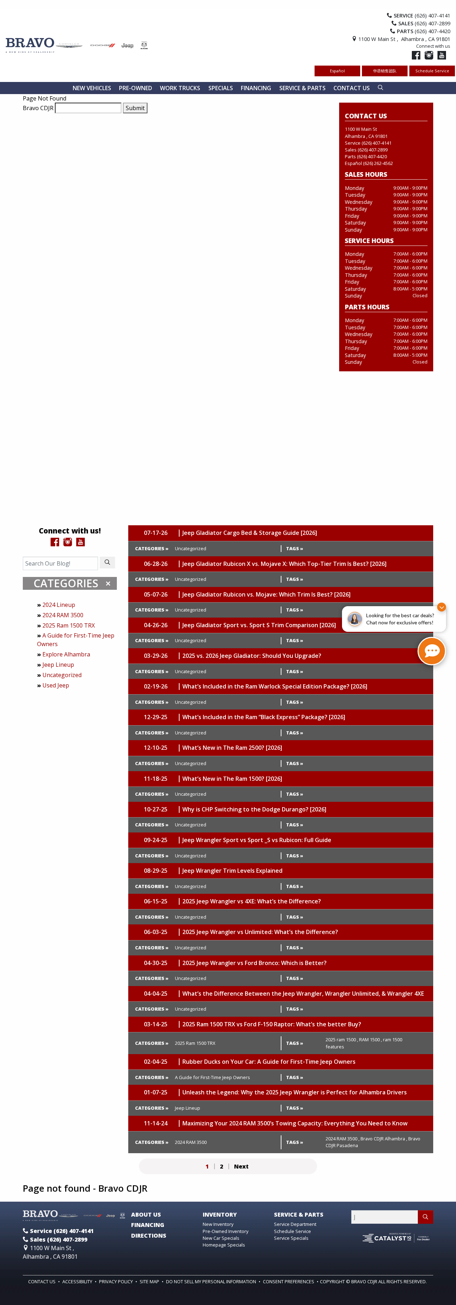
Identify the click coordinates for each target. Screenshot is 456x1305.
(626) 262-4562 (378, 163)
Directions (148, 1236)
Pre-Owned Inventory (225, 1231)
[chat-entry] (432, 651)
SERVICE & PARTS (298, 1215)
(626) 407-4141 (377, 143)
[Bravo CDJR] (77, 44)
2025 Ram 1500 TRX (68, 625)
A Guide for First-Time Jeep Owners (212, 1077)
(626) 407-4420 (372, 156)
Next (241, 1166)
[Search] (107, 562)
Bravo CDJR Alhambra (384, 1138)
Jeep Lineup (58, 665)
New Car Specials (221, 1238)
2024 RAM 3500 (62, 615)
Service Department (295, 1224)
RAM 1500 (370, 1039)
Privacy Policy (116, 1281)
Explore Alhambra (66, 654)
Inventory (220, 1215)
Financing (147, 1225)
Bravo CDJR (38, 108)
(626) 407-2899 (373, 149)
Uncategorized (62, 675)
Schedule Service (432, 70)
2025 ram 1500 (342, 1039)
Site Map (150, 1281)
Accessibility (77, 1281)
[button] (92, 88)
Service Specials (291, 1238)
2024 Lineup (58, 605)
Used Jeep (55, 685)
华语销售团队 (385, 70)
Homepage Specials (224, 1245)
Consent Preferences (288, 1281)
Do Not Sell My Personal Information (211, 1281)
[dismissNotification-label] (441, 607)
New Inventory (218, 1224)
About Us (146, 1215)
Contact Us (42, 1281)
